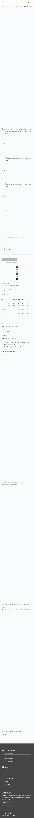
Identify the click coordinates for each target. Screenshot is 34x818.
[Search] (28, 3)
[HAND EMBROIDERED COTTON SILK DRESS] (17, 669)
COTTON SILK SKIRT (6, 477)
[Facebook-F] (5, 813)
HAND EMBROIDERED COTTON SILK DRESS (11, 731)
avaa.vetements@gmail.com (11, 805)
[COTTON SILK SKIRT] (17, 415)
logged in (12, 347)
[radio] (5, 249)
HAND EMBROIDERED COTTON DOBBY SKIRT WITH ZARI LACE (15, 604)
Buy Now (13, 259)
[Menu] (31, 3)
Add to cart (6, 259)
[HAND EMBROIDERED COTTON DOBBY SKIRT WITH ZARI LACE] (17, 542)
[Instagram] (3, 813)
